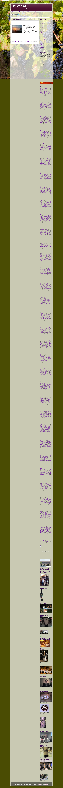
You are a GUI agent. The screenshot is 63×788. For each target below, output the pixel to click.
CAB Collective (44, 145)
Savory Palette (42, 430)
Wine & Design (46, 513)
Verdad (48, 496)
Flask (49, 230)
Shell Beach (49, 441)
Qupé (46, 389)
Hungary (41, 271)
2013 (42, 44)
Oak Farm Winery (49, 358)
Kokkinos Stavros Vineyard (46, 296)
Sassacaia (49, 427)
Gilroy (45, 245)
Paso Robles (42, 369)
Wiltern (49, 511)
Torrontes (41, 481)
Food (47, 232)
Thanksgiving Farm (42, 472)
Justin (48, 287)
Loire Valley (49, 315)
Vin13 (47, 501)
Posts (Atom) (18, 47)
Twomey (46, 488)
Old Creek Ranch (49, 359)
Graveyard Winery (46, 252)
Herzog (41, 267)
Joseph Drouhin (42, 285)
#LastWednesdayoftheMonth (44, 88)
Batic (47, 119)
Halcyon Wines (42, 256)
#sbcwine (45, 92)
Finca (47, 229)
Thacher (43, 471)
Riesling (49, 400)
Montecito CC (42, 342)
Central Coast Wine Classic (46, 160)
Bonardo (47, 135)
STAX (41, 458)
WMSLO (48, 532)
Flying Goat (48, 231)
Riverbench (49, 401)
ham (44, 257)
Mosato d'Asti (48, 344)
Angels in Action (42, 106)
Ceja (42, 158)
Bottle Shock (41, 137)
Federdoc (41, 228)
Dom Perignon (48, 208)
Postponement (42, 386)
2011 (42, 47)
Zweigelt (44, 542)
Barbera (41, 117)
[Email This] (33, 41)
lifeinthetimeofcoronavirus (44, 312)
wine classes (48, 516)
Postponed (48, 385)
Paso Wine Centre (47, 370)
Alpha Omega (45, 101)
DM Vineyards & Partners (46, 206)
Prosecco (45, 388)
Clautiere (50, 179)
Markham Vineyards (43, 330)
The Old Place (46, 473)
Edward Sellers (42, 219)
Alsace (49, 101)
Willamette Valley (45, 511)
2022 (42, 26)
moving (46, 347)
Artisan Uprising (42, 109)
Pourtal (46, 386)
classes (44, 179)
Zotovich (41, 542)
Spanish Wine (42, 453)
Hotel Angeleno (48, 269)
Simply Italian (44, 446)
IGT (50, 272)
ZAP (44, 540)
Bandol (49, 116)
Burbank (43, 142)
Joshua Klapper (48, 285)
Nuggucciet (44, 358)
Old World (46, 360)
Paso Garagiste (47, 368)
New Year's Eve (42, 354)
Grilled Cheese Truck (47, 253)
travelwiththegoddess (42, 485)
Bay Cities (42, 120)
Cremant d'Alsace (48, 191)
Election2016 (46, 219)
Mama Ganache (47, 326)
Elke (43, 221)
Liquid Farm (48, 313)
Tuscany (44, 487)
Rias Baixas (48, 397)
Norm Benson (48, 356)
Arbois (45, 107)
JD (43, 280)
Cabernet (49, 145)
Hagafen (46, 255)
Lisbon (41, 314)
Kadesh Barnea (48, 288)
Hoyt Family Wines (42, 270)
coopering (44, 186)
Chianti (47, 173)
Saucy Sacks (43, 428)
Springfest (49, 454)
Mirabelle (49, 339)
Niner (41, 355)
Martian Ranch (48, 331)
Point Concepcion (49, 383)
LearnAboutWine (46, 309)
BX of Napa (42, 144)
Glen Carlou (48, 245)
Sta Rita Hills (45, 455)
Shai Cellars (46, 437)
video (50, 498)
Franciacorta (42, 236)
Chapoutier (41, 165)
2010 (42, 48)
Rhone (49, 396)
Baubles (50, 119)
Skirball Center (49, 446)
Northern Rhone (42, 357)
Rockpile (46, 405)
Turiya (49, 486)
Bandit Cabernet (45, 116)
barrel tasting (44, 118)
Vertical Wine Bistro (48, 497)
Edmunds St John (42, 218)
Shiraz (50, 442)
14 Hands (47, 95)
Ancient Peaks (45, 104)
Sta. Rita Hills (49, 455)
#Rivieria (41, 92)
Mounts (46, 346)
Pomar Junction (43, 384)
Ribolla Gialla (42, 399)
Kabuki (44, 288)
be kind (46, 120)
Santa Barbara (46, 418)
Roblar (46, 403)
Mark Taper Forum (47, 329)
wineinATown (48, 526)
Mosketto (47, 345)
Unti (44, 490)
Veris (50, 496)
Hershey (49, 266)
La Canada (47, 298)
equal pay (50, 222)
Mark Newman (42, 329)
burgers (41, 143)
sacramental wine (42, 412)
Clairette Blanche (48, 178)
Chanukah (49, 164)
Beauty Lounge (43, 121)
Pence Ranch (47, 375)
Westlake (47, 510)
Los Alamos (47, 317)
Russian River (42, 410)
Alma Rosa (46, 100)
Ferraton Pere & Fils (46, 228)
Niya (43, 355)
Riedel (46, 400)
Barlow (41, 118)
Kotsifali (41, 297)
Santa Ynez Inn (42, 425)
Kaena (41, 289)
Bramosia (49, 137)
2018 (42, 31)
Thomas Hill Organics (43, 476)
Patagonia (45, 371)
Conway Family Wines (43, 185)
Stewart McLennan (46, 460)
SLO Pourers (45, 447)
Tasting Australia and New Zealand (45, 467)
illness (45, 273)
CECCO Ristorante (48, 157)
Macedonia (49, 320)
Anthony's (46, 106)
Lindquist (45, 313)
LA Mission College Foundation (47, 300)
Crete (49, 192)
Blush (48, 132)
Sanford (41, 417)
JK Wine (48, 283)
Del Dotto (47, 201)
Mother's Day (42, 346)
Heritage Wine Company (43, 266)
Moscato (44, 345)
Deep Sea (42, 200)
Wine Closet (42, 517)
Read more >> (14, 39)
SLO (41, 447)
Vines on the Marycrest (48, 503)
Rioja (41, 401)
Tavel (49, 468)
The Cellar (47, 472)
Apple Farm (41, 107)
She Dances (45, 441)
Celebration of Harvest (47, 158)
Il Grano (42, 273)
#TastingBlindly (43, 93)
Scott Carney (46, 432)
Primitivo (41, 388)
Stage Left (42, 456)
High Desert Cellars (43, 268)
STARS (49, 456)
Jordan (49, 284)
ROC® (49, 403)
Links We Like (34, 11)
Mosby (41, 345)
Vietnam (42, 499)
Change (45, 164)
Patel (49, 371)
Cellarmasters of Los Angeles (44, 159)
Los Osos (48, 318)
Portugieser (43, 385)
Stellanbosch (44, 458)
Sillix (47, 444)
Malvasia (43, 326)
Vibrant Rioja (42, 498)
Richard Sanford (47, 399)
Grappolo (41, 252)
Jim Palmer (44, 283)
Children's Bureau (46, 174)
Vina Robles (45, 502)
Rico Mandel (42, 400)
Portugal (50, 384)
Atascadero (49, 110)
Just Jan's (45, 287)
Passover (41, 371)
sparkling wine (48, 453)
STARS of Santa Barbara (43, 457)
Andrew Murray (48, 105)
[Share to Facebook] (35, 41)
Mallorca (50, 325)
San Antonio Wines (45, 414)
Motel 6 (50, 345)
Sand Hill (49, 416)
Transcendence (48, 483)
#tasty (48, 93)
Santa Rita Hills (43, 424)
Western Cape (42, 510)
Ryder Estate (48, 411)
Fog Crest (41, 232)
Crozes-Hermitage (49, 193)
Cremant (44, 191)
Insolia (46, 274)
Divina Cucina (49, 205)
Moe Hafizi (42, 341)
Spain (48, 452)
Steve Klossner (43, 459)
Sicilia (42, 443)
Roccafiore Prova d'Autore (43, 404)
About (16, 11)
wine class (44, 516)
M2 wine (46, 320)
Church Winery (49, 176)
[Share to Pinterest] (36, 41)
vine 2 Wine (41, 503)
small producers (46, 448)
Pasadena (41, 368)
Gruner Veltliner (48, 254)
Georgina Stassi (43, 243)
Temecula (45, 469)
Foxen (49, 234)
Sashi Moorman (45, 427)
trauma (48, 484)
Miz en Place (45, 340)
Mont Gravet (48, 341)
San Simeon (45, 416)
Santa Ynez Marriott (47, 425)
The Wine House (47, 474)
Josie (41, 286)
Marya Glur (48, 332)
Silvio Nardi (48, 445)
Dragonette (41, 213)
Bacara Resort (44, 114)
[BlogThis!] (34, 41)
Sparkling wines (42, 454)
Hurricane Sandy (45, 271)
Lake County (49, 303)
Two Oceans (42, 488)
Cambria (41, 151)
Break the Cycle (46, 138)
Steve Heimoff (49, 458)
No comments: (27, 41)
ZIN (45, 541)
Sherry (47, 442)
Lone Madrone (42, 317)
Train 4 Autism (43, 483)
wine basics (49, 514)
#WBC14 (48, 94)
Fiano (50, 228)
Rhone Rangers (42, 397)
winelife (50, 527)
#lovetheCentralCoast (43, 89)
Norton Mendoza (48, 357)
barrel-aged (48, 118)
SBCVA (47, 431)
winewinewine (47, 531)
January (43, 39)
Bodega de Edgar (49, 133)
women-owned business (43, 534)
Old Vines (42, 360)
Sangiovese (45, 417)
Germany (49, 243)
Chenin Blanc (42, 173)
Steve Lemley (48, 459)
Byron (46, 144)
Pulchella (41, 389)
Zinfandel (48, 541)
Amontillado (44, 103)
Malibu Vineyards (45, 325)
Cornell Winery (49, 187)
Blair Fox (47, 128)
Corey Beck (44, 187)
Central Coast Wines (43, 161)
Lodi (50, 314)
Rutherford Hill (42, 411)
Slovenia (49, 447)
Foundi (41, 234)
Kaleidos (47, 289)
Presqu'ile (44, 387)
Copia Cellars (48, 186)
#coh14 (41, 87)
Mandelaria (41, 327)
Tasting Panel (42, 468)
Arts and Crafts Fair (47, 109)
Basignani (44, 119)
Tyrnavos (49, 488)
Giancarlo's (41, 245)
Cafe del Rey (46, 147)
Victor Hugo (47, 498)
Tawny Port (41, 469)
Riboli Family (48, 398)
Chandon (42, 164)
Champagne (42, 163)
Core (41, 187)
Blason (49, 129)
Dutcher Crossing (45, 215)
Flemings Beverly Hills (43, 231)
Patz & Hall (46, 372)
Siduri (47, 443)
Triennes (46, 486)
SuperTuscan (42, 462)
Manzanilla (46, 327)
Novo (41, 358)
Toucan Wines (45, 482)
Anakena (41, 104)
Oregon (49, 362)
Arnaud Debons (48, 108)
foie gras (45, 232)
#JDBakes (28, 11)
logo (41, 315)
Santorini (41, 427)
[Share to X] (34, 41)
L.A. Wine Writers (45, 297)
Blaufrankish (42, 130)
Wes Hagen (45, 509)
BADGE (41, 115)
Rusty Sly (48, 410)
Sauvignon (41, 429)
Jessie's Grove (42, 282)
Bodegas (42, 134)
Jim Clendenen (47, 282)
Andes (44, 105)
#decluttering (47, 87)
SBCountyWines (42, 431)
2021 (42, 27)
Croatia (44, 193)
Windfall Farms (42, 512)
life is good (46, 311)
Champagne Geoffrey (48, 163)
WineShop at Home (44, 530)
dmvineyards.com (42, 207)
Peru (44, 376)
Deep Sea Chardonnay (48, 200)
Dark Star (41, 199)
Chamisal (47, 162)
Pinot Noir (49, 380)
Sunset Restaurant (46, 461)
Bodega (44, 133)
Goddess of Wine (20, 6)
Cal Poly (42, 148)
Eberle (41, 216)
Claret (41, 179)
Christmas (45, 176)
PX (44, 389)
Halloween (47, 256)
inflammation (48, 273)
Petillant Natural (48, 376)
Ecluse (42, 217)
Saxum (48, 430)
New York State (48, 354)
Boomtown (44, 136)
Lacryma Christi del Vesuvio (47, 302)
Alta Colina (41, 102)
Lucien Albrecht (46, 319)
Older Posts (35, 45)
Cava (44, 157)
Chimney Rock (43, 175)
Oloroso (46, 361)
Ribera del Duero (42, 398)
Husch (49, 271)
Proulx (49, 388)
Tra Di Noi (49, 482)
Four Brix (44, 234)
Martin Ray (41, 332)
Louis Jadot (41, 319)
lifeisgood (41, 313)
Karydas (50, 290)
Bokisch (44, 135)
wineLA (47, 527)
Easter (49, 215)
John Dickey (45, 284)
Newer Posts (14, 45)
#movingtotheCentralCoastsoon (44, 91)
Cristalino (41, 193)
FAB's (41, 226)
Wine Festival (45, 519)
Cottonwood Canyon (43, 189)
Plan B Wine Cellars (42, 383)
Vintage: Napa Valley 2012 (44, 504)
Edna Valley (48, 218)
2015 (42, 42)
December (44, 33)
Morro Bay (45, 343)
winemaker (41, 529)
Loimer (44, 315)
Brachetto (45, 137)
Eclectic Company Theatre (47, 216)
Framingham (41, 235)
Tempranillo (49, 469)
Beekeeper (46, 122)
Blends (49, 130)
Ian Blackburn (47, 272)
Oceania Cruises (43, 359)
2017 (42, 32)
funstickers (39, 784)
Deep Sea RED (43, 201)
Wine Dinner (46, 517)
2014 (42, 43)
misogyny (41, 340)
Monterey (46, 342)
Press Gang (48, 387)
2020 (42, 28)
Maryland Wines (42, 333)
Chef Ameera (44, 172)
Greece (50, 252)
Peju (43, 375)
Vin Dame (44, 500)
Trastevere (41, 484)
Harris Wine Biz (46, 260)
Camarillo (41, 150)
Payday (49, 373)
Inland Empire (42, 274)
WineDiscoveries (42, 525)
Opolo (41, 362)
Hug (49, 270)
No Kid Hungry (47, 355)
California (46, 148)
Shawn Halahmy (42, 440)
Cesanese (41, 162)
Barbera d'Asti (45, 117)
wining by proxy (42, 532)
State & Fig (48, 457)
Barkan (49, 117)
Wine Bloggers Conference (44, 515)
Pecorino (47, 374)
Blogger (46, 784)
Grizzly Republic (42, 254)
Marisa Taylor (48, 328)
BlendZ (41, 131)
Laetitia (42, 303)
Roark (49, 402)
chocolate (47, 175)
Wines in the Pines (47, 529)
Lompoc (42, 316)
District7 (45, 205)
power (49, 386)
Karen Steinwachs (45, 290)
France (48, 235)
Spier (46, 454)
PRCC (41, 387)
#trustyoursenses (42, 94)
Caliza (49, 149)
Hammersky (48, 257)
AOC (49, 106)
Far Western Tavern (47, 227)
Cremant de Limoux (44, 192)
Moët (45, 341)
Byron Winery (49, 144)
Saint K (47, 412)
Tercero (45, 470)
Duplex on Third (46, 214)
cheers (43, 171)
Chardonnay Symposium (43, 166)
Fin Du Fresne (43, 229)
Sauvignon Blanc (47, 429)
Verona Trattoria (43, 497)
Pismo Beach (42, 382)
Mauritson (49, 333)
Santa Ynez (48, 424)
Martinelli (45, 332)
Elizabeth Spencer (45, 220)
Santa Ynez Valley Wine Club (45, 426)
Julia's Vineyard (46, 286)
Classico (47, 179)
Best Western (45, 123)
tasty (46, 468)
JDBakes (46, 280)
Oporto (43, 362)
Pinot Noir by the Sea (44, 381)
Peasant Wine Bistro (42, 374)
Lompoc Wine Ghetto (47, 316)
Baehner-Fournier (46, 115)
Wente (41, 509)
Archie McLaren (49, 107)
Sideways (45, 443)
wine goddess (49, 519)
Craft (47, 190)
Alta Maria (46, 102)
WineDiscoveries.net (43, 526)
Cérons (49, 161)
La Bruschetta (43, 298)
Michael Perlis (42, 338)
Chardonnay (47, 165)
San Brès (50, 414)
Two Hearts (48, 487)
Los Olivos (44, 318)
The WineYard (42, 475)
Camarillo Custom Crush (47, 150)
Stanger (46, 456)
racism (49, 389)
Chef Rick (48, 172)
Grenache (42, 253)
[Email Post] (31, 41)
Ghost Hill (48, 244)
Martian (45, 331)
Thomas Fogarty (48, 475)
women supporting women (46, 533)
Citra (44, 178)
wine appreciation (45, 514)
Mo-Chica (49, 340)
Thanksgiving (48, 471)
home (44, 269)
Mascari (46, 333)
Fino (43, 230)
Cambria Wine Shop (47, 151)
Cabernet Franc (42, 146)
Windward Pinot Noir (48, 512)
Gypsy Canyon (42, 255)
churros (42, 177)
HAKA (49, 255)
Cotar (49, 188)
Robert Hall (42, 403)
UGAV (41, 489)
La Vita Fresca (43, 301)
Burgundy (44, 143)
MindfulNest (44, 339)
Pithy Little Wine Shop (47, 382)
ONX (49, 361)
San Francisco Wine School (45, 415)
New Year (48, 353)
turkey (41, 487)
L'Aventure (49, 297)
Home (13, 11)
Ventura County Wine (44, 495)
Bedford (41, 122)
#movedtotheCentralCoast (43, 90)
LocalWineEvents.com (46, 314)
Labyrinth (41, 302)
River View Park (45, 401)
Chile (50, 174)
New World (44, 353)
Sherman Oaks (43, 442)
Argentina (42, 108)
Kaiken (44, 289)
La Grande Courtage (46, 299)
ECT (45, 217)
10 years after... (14, 21)
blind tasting (46, 131)
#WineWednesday (42, 95)
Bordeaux (48, 136)
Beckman (49, 121)
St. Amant (41, 455)
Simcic (41, 446)
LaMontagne (48, 304)
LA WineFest (48, 301)
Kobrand (41, 296)
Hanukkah (41, 258)
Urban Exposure (48, 490)
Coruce (47, 188)
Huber (47, 270)
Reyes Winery (45, 396)
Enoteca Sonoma (45, 222)
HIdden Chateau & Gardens (46, 267)
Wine (42, 513)
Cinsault (47, 177)
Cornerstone (43, 188)
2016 (42, 40)
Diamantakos (45, 203)
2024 (42, 23)
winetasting (41, 531)
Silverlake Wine (44, 445)
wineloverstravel (48, 528)
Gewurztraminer (42, 244)
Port (47, 384)
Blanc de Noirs (45, 129)
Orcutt (46, 362)
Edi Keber (48, 217)
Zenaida (47, 540)
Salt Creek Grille (45, 413)
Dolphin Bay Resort (42, 208)
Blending (46, 130)
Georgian (50, 242)
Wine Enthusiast (46, 518)
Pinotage (49, 381)
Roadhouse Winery (44, 402)
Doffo (49, 207)
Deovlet (44, 202)
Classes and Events (22, 11)
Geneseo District (45, 242)
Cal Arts (50, 147)
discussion (41, 205)
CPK (44, 190)
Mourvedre (49, 346)
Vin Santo (47, 500)
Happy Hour (45, 259)
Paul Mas (46, 373)
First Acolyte (46, 230)
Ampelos (49, 103)
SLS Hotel (41, 448)
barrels (41, 119)
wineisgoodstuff (42, 527)
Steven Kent (41, 460)
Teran (42, 470)
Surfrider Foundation (47, 462)
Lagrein (45, 303)
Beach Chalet (49, 120)
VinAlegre (49, 502)
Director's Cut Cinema (47, 204)
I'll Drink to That (42, 272)
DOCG (47, 207)
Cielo (44, 177)
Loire (46, 315)
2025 (42, 22)
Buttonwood (49, 143)
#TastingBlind (49, 92)
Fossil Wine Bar (47, 233)
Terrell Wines (49, 470)
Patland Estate (42, 372)
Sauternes (48, 428)
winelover (43, 528)
